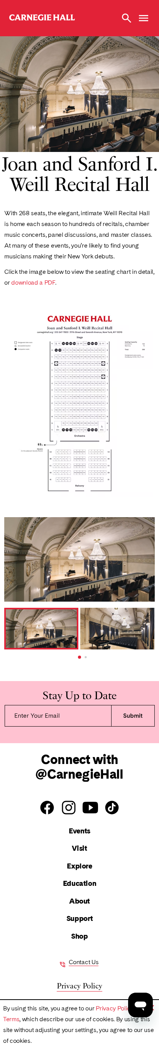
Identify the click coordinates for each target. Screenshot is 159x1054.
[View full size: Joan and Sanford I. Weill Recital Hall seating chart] (79, 402)
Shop (79, 936)
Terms (11, 1019)
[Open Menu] (143, 18)
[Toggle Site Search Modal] (126, 18)
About (79, 901)
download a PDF (33, 282)
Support (79, 918)
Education (79, 883)
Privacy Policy (115, 1008)
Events (79, 830)
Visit (79, 848)
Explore (79, 866)
